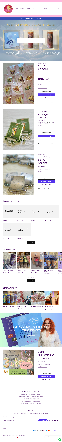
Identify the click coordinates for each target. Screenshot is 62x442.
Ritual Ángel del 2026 (21, 270)
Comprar (31, 334)
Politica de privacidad (44, 413)
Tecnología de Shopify (21, 435)
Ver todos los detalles (48, 102)
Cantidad (40, 84)
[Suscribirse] (23, 420)
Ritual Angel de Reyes (35, 270)
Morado (41, 82)
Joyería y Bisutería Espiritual (22, 307)
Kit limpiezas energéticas (8, 270)
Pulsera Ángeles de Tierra (52, 211)
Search (14, 413)
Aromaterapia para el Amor (37, 307)
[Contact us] (59, 439)
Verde (47, 82)
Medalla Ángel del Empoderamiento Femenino (9, 212)
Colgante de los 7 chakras (23, 229)
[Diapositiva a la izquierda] (28, 277)
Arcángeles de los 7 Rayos (8, 307)
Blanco (40, 79)
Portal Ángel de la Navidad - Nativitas (50, 271)
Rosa (47, 79)
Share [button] (40, 102)
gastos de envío (50, 73)
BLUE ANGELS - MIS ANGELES (11, 435)
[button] (22, 8)
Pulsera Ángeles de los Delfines (9, 229)
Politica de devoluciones (33, 413)
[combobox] (23, 438)
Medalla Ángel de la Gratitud (23, 211)
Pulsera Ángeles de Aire (37, 211)
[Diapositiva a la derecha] (33, 277)
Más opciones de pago (46, 97)
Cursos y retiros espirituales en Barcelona (49, 308)
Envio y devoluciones (21, 413)
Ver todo (31, 242)
